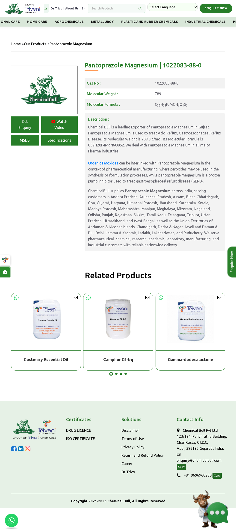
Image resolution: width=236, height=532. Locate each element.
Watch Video (60, 124)
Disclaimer (130, 430)
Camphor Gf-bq (46, 359)
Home (16, 44)
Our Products (35, 44)
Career (126, 464)
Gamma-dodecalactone (118, 359)
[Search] (140, 8)
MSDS (25, 140)
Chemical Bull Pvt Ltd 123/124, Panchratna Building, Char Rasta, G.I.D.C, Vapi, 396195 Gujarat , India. (202, 439)
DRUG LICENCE (78, 430)
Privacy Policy (132, 447)
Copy (181, 466)
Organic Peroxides (103, 163)
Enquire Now (231, 262)
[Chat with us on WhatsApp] (11, 520)
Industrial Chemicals (205, 22)
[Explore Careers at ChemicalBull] (5, 272)
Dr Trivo (56, 8)
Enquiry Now (216, 8)
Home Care (37, 22)
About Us (72, 8)
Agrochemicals (69, 22)
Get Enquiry (24, 124)
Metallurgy (102, 22)
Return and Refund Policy (142, 455)
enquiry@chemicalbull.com (199, 460)
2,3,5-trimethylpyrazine (190, 359)
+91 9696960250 (197, 475)
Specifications (59, 140)
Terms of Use (132, 439)
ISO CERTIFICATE (80, 439)
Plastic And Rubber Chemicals (149, 22)
